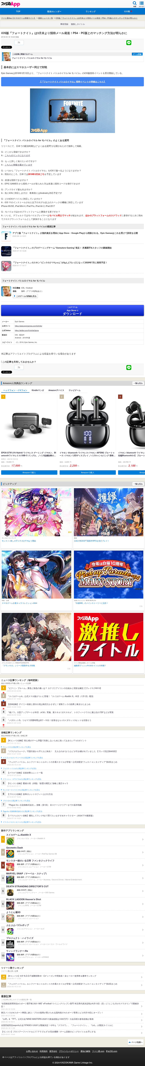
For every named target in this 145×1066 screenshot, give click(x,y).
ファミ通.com (98, 1051)
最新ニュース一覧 (45, 18)
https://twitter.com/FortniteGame (27, 330)
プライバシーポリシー (69, 1051)
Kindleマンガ (38, 390)
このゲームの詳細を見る (26, 296)
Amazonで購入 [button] (29, 472)
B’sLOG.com (111, 1051)
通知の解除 (85, 1051)
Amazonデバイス (56, 390)
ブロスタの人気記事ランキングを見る (16, 801)
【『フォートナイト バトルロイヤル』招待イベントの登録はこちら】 (72, 81)
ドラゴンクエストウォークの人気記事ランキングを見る (23, 758)
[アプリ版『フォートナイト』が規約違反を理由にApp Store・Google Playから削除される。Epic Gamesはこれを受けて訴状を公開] (69, 240)
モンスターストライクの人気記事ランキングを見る (21, 790)
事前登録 (64, 24)
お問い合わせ (32, 1051)
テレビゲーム (75, 390)
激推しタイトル (78, 24)
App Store (72, 311)
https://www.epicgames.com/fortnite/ (28, 326)
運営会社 (53, 1051)
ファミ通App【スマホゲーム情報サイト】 (18, 18)
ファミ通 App (10, 4)
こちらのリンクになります (17, 155)
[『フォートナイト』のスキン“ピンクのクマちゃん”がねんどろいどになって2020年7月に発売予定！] (54, 270)
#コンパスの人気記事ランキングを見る (17, 747)
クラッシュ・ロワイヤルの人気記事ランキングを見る (22, 779)
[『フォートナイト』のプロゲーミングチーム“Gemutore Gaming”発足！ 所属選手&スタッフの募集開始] (56, 255)
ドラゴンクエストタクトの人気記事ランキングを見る (22, 822)
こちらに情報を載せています (18, 164)
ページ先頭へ (136, 1042)
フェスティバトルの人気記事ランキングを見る (19, 768)
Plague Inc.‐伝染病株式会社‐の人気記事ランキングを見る (22, 811)
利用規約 (44, 1051)
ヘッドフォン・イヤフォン (15, 390)
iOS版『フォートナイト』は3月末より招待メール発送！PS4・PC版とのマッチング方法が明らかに (96, 18)
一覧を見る (138, 383)
